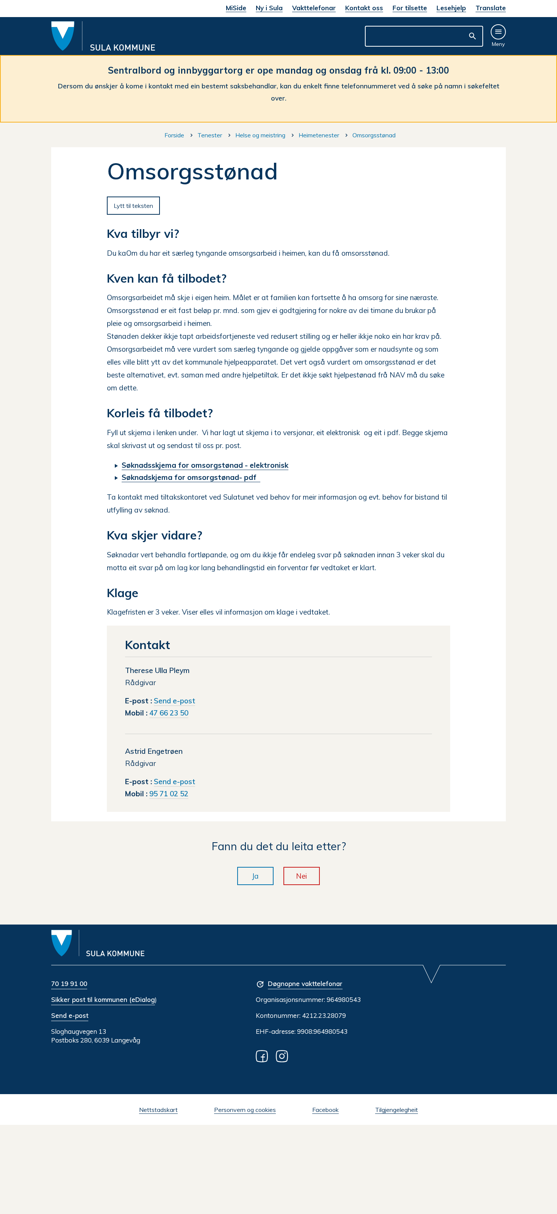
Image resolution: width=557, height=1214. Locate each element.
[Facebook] (263, 1055)
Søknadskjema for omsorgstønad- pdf (191, 477)
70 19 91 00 (69, 984)
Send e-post (69, 1015)
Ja (255, 876)
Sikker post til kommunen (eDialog (103, 999)
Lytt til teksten (133, 205)
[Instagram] (283, 1055)
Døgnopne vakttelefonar (305, 984)
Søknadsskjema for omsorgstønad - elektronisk (205, 465)
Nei (301, 876)
